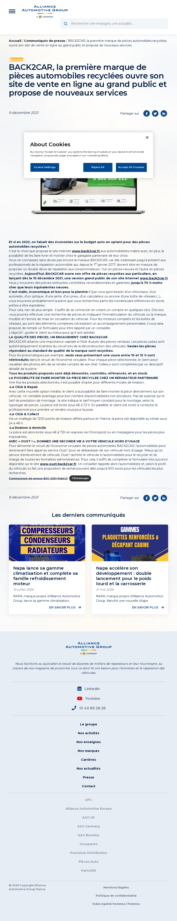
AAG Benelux (88, 835)
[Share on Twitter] (155, 113)
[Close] (147, 137)
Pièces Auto (89, 862)
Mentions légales (116, 887)
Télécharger (80, 478)
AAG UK (88, 817)
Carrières (88, 760)
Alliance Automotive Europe (88, 809)
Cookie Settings (45, 167)
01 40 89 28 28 (92, 708)
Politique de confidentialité (116, 895)
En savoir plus (62, 607)
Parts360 (88, 870)
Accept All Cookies (131, 167)
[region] (88, 155)
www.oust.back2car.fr (58, 464)
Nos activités (88, 733)
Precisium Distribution (88, 853)
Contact (88, 786)
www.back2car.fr (86, 251)
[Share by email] (164, 113)
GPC (88, 800)
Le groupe (88, 724)
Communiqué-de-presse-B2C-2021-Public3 (38, 478)
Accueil (15, 41)
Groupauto (89, 844)
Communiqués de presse (44, 41)
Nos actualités (88, 768)
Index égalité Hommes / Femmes (116, 903)
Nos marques (88, 751)
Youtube (92, 698)
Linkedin (92, 689)
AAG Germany (88, 826)
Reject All (98, 167)
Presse (88, 777)
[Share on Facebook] (146, 113)
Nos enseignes (88, 742)
